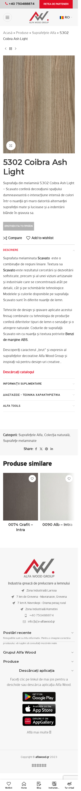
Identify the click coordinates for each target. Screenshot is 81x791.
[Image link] (39, 568)
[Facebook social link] (35, 449)
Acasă (7, 33)
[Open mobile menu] (7, 17)
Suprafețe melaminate (20, 441)
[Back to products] (10, 48)
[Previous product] (5, 48)
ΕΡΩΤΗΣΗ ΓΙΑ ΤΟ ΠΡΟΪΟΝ (19, 226)
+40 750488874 (41, 615)
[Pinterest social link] (46, 449)
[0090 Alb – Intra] (57, 497)
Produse (22, 33)
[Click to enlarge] (11, 145)
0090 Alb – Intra (57, 524)
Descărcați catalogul (18, 372)
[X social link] (41, 449)
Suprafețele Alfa (44, 33)
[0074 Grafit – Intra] (20, 497)
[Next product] (15, 48)
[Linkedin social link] (51, 449)
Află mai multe (38, 732)
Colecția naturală (57, 435)
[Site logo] (39, 17)
